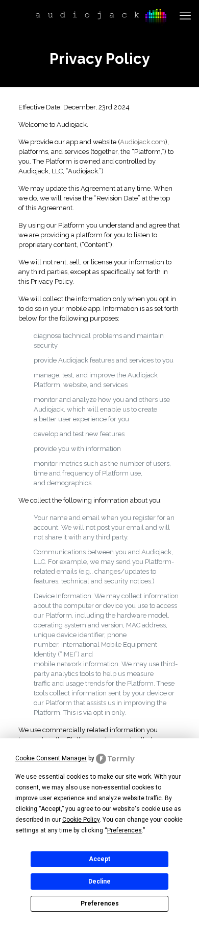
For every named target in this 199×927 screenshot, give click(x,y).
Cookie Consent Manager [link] (51, 758)
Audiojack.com (142, 142)
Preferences (100, 903)
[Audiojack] (99, 15)
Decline (99, 881)
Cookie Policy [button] (81, 819)
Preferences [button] (124, 830)
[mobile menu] (185, 15)
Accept (99, 859)
